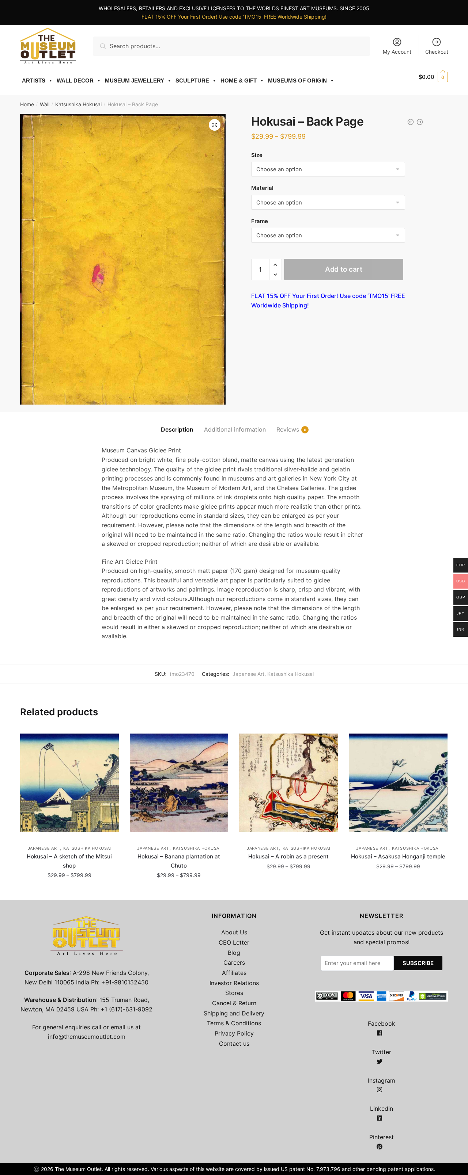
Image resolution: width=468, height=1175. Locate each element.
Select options (69, 891)
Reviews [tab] (287, 429)
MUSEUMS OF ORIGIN (297, 80)
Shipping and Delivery (234, 1013)
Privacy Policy (234, 1033)
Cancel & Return (234, 1003)
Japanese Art (248, 674)
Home (27, 104)
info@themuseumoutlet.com (86, 1036)
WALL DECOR (75, 80)
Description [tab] (177, 429)
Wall (44, 104)
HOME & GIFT (238, 80)
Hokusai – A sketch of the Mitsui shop (69, 861)
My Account (397, 52)
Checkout (436, 52)
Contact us (234, 1043)
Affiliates (234, 972)
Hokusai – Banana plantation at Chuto (178, 861)
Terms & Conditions (234, 1023)
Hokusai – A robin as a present (288, 856)
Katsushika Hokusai (78, 104)
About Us (234, 932)
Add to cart (343, 269)
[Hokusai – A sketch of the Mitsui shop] (69, 783)
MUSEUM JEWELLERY (134, 80)
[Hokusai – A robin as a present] (288, 783)
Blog (234, 952)
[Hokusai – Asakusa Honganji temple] (398, 783)
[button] (214, 125)
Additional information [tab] (235, 429)
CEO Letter (234, 942)
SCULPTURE (192, 80)
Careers (234, 962)
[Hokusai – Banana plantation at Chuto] (179, 783)
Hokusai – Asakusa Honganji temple (398, 856)
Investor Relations (234, 983)
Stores (234, 992)
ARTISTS (33, 80)
